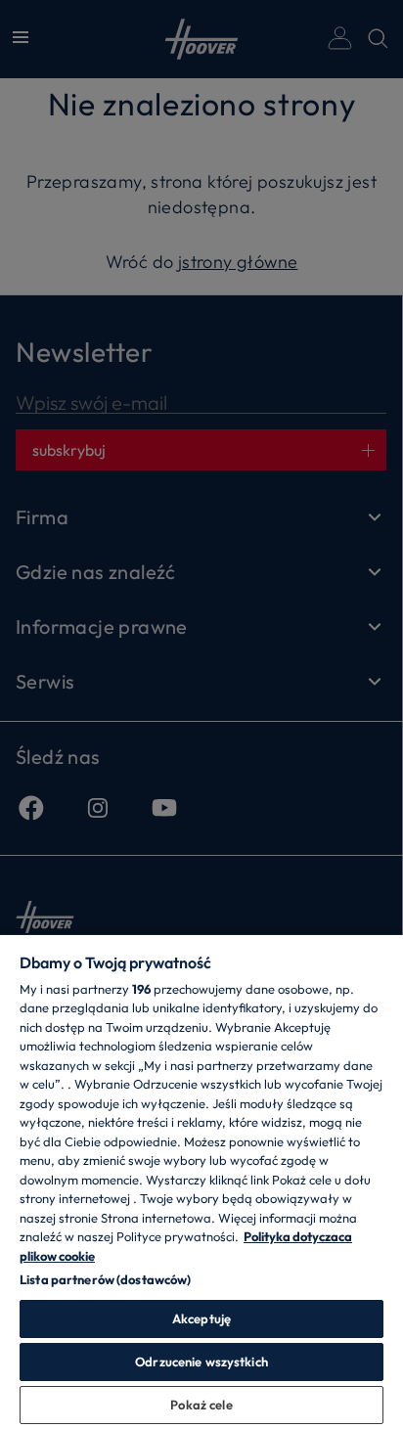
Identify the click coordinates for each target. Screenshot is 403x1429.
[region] (201, 1181)
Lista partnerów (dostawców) (106, 1279)
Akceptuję (201, 1318)
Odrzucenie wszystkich (201, 1361)
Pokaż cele (201, 1404)
